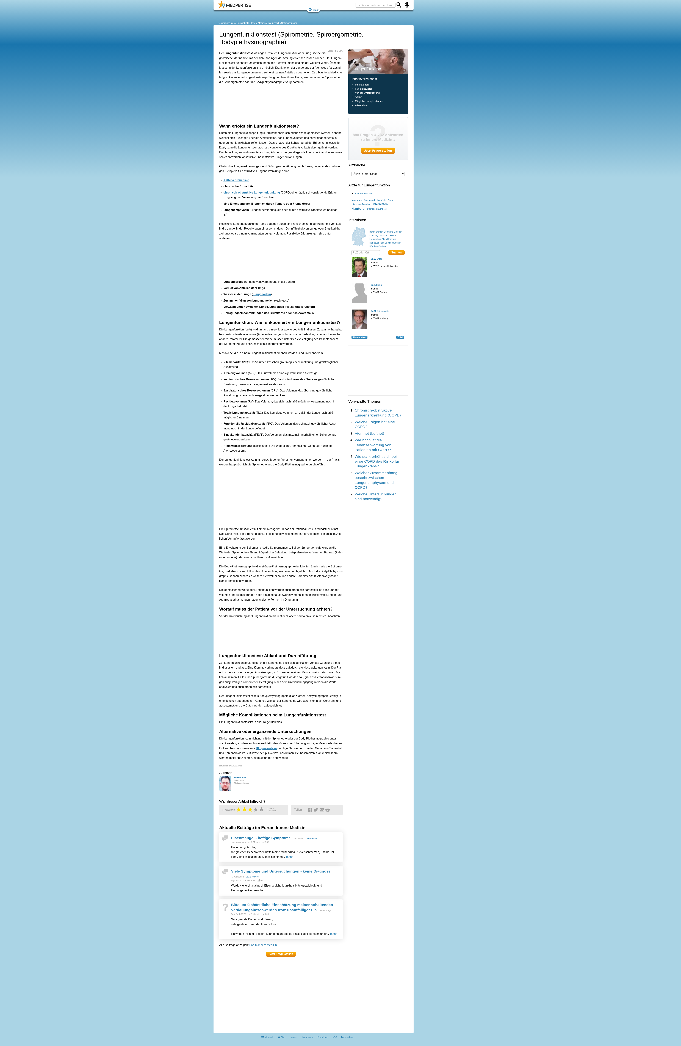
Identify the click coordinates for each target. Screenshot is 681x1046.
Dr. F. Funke (376, 285)
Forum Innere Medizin (263, 944)
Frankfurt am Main (378, 239)
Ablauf (358, 97)
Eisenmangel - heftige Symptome (261, 838)
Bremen (379, 232)
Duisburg (373, 235)
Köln (382, 243)
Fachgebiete (243, 23)
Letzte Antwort (312, 838)
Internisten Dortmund (363, 200)
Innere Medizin (258, 23)
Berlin (372, 232)
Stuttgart (383, 246)
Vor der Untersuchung (367, 93)
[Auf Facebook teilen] (310, 810)
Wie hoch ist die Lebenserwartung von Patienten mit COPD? (373, 445)
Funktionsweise (363, 88)
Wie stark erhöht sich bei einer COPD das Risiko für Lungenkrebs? (377, 461)
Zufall (400, 337)
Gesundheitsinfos (226, 23)
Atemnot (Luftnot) (369, 433)
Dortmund (388, 232)
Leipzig (388, 243)
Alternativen (361, 105)
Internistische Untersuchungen (282, 23)
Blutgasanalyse (266, 748)
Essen (393, 235)
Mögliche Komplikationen (369, 101)
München (396, 243)
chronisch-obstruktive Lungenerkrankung (251, 192)
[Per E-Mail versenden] (322, 810)
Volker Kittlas (240, 777)
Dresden (398, 232)
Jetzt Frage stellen (281, 954)
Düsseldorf (384, 235)
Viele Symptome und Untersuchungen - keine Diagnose (281, 871)
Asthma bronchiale (236, 180)
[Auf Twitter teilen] (316, 810)
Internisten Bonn (385, 200)
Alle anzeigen (359, 337)
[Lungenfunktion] (378, 61)
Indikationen (362, 84)
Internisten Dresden (360, 204)
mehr (289, 856)
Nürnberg (374, 246)
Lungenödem (262, 294)
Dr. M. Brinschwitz (380, 311)
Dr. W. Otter (376, 259)
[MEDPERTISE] (234, 7)
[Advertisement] (274, 103)
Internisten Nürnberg (377, 209)
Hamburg (391, 239)
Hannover (374, 243)
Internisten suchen (363, 193)
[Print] (328, 810)
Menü (316, 9)
